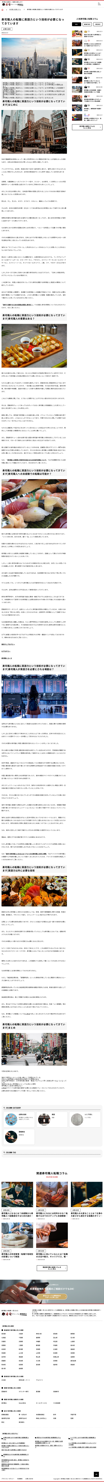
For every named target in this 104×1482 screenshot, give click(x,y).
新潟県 (21, 1349)
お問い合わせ (29, 1478)
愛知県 (55, 1333)
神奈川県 (39, 1333)
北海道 (4, 1337)
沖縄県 (38, 1341)
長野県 (4, 1345)
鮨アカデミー (6, 651)
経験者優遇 (5, 1414)
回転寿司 (4, 1391)
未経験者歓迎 (40, 1414)
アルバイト (39, 1380)
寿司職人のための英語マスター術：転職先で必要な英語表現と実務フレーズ (49, 1442)
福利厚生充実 (6, 1418)
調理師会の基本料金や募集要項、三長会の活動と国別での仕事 (15, 1465)
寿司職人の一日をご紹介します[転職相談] (13, 1443)
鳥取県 (38, 1349)
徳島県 (73, 1364)
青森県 (21, 1357)
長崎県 (73, 1353)
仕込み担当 (22, 1403)
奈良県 (21, 1360)
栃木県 (73, 1345)
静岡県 (73, 1333)
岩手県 (4, 1357)
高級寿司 (56, 1391)
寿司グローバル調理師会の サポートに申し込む (52, 1296)
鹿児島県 (73, 1360)
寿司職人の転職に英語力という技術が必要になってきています (15, 1446)
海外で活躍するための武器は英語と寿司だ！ (18, 304)
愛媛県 (4, 1360)
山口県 (21, 1353)
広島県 (55, 1349)
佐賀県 (21, 1364)
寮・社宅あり (23, 1414)
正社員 (4, 1380)
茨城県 (55, 1345)
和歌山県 (56, 1357)
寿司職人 (4, 1403)
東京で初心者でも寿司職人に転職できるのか (14, 1450)
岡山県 (38, 1357)
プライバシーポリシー (8, 1478)
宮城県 (4, 1353)
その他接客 (56, 1403)
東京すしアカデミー (8, 644)
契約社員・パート (24, 1380)
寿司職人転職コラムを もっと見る (87, 127)
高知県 (38, 1364)
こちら (27, 1014)
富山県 (55, 1337)
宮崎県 (55, 1360)
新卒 (54, 1414)
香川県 (4, 1368)
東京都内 (21, 1422)
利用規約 (19, 1478)
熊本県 (4, 1364)
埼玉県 (55, 1341)
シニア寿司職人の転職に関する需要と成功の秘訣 (82, 1447)
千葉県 (21, 1337)
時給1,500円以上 (41, 1418)
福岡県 (38, 1337)
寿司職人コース (7, 658)
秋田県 (55, 1353)
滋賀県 (73, 1357)
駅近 (3, 1422)
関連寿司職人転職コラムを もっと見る (52, 1268)
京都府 (4, 1341)
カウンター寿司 (24, 1391)
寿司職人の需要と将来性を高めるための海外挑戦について (27, 460)
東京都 (4, 1333)
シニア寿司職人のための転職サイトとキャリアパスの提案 (82, 1443)
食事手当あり (23, 1418)
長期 (54, 1418)
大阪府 (21, 1333)
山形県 (38, 1353)
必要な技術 (6, 1210)
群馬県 (38, 1345)
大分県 (38, 1360)
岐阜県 (4, 1349)
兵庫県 (21, 1341)
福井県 (55, 1364)
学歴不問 (73, 1414)
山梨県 (73, 1341)
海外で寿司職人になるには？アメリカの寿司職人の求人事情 (26, 854)
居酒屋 (38, 1391)
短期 (72, 1418)
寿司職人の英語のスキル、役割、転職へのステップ (49, 1446)
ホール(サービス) (41, 1403)
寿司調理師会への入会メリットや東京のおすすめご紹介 (15, 1469)
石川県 (73, 1337)
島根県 (21, 1368)
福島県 (73, 1349)
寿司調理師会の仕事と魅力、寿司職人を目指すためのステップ (15, 1460)
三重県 (21, 1345)
